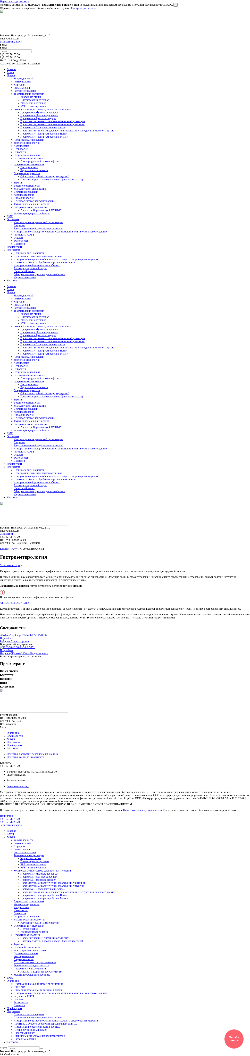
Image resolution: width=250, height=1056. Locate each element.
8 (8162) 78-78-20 (10, 818)
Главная (11, 69)
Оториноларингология (27, 155)
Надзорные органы (25, 277)
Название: (6, 678)
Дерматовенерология (26, 191)
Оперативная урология (27, 173)
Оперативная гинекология (29, 164)
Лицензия (19, 225)
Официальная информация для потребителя (39, 274)
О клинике (13, 219)
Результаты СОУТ (24, 234)
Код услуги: (7, 674)
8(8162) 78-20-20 (9, 602)
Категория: (7, 686)
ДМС (10, 216)
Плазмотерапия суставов (34, 99)
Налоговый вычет (24, 271)
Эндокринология (24, 197)
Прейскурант (14, 246)
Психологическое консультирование (35, 200)
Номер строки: (9, 670)
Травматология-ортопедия (29, 93)
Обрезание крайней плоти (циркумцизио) (44, 176)
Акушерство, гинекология (29, 139)
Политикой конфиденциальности (142, 810)
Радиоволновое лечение (34, 170)
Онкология (20, 151)
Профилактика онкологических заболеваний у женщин (52, 121)
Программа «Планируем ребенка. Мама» (44, 136)
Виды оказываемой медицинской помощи (38, 228)
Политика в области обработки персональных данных (45, 262)
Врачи (10, 72)
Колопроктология (24, 194)
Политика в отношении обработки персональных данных (107, 801)
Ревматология (22, 87)
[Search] (41, 1048)
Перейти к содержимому (14, 1)
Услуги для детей (24, 78)
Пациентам (13, 249)
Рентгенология (22, 81)
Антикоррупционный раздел (30, 268)
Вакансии (19, 243)
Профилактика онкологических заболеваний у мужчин (52, 124)
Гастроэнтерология (25, 90)
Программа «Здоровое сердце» (38, 118)
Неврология (21, 148)
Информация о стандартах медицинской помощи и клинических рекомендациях (60, 231)
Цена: (3, 682)
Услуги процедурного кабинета (32, 213)
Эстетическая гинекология (29, 158)
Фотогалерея (21, 240)
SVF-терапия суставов (33, 106)
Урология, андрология (26, 142)
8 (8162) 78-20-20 (10, 821)
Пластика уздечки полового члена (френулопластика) (51, 179)
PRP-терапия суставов (33, 103)
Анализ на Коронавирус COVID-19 (41, 210)
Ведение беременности (27, 185)
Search (3, 44)
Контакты (12, 280)
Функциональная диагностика (31, 204)
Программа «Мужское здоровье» (39, 112)
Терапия (18, 182)
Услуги (11, 75)
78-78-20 (25, 602)
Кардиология (21, 145)
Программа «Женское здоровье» (39, 115)
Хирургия (19, 84)
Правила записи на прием (29, 253)
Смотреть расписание (83, 8)
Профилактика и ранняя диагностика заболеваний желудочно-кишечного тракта (67, 130)
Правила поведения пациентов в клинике (38, 256)
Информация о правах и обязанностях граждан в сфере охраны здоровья (56, 259)
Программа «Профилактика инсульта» (42, 127)
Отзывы (18, 237)
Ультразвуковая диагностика (30, 188)
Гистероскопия (29, 167)
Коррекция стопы (30, 96)
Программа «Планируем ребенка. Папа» (43, 133)
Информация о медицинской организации (38, 222)
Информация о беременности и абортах (37, 265)
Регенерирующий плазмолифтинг (40, 161)
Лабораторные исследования (30, 207)
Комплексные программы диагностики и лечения (42, 109)
